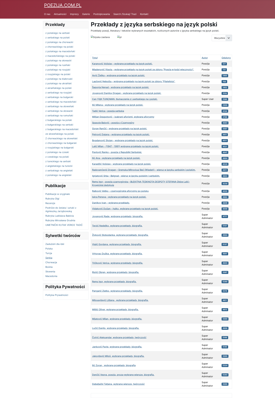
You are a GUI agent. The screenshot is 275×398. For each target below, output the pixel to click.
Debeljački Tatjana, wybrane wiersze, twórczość (118, 384)
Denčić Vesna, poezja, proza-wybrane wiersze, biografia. (123, 374)
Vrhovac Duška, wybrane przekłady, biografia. (117, 253)
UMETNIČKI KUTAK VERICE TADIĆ (64, 224)
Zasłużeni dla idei (54, 244)
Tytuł (95, 57)
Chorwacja (51, 262)
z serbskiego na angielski (59, 170)
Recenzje (50, 203)
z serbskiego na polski (57, 37)
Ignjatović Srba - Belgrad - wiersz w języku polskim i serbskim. (126, 175)
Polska (49, 248)
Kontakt (144, 14)
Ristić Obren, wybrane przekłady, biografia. (115, 272)
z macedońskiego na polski (60, 55)
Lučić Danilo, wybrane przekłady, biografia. (115, 328)
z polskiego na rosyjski (57, 69)
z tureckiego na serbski (58, 161)
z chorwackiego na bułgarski (61, 143)
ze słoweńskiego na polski (59, 133)
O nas (47, 14)
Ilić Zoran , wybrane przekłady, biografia (114, 365)
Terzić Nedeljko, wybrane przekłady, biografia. (117, 225)
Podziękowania (101, 14)
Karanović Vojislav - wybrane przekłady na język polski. (122, 63)
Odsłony (226, 57)
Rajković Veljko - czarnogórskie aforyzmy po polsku (120, 191)
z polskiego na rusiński (57, 65)
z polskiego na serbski (57, 33)
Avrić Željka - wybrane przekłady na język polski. (118, 75)
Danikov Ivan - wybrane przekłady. (111, 202)
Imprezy (74, 14)
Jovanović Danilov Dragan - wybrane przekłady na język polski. (126, 93)
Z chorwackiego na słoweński (61, 138)
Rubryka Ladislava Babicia (59, 215)
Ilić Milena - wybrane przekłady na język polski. (117, 104)
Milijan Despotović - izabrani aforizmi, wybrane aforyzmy (123, 116)
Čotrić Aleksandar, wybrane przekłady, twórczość (119, 337)
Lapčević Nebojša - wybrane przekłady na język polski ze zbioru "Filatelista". (133, 81)
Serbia (48, 257)
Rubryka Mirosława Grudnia (60, 220)
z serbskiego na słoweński (59, 106)
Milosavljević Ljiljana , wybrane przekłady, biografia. (120, 300)
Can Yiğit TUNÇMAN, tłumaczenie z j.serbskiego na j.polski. (125, 99)
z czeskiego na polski (57, 156)
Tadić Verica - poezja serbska (108, 110)
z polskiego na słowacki (58, 60)
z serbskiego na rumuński (59, 115)
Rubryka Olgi (52, 198)
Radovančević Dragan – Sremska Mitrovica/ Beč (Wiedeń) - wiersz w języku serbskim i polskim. (144, 169)
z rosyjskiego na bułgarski (59, 147)
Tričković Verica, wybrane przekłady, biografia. (117, 262)
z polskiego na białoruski (58, 78)
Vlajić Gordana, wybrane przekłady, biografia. (117, 244)
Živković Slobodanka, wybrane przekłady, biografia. (120, 235)
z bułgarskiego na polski (58, 120)
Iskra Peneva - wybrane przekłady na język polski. (119, 196)
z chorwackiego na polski (59, 46)
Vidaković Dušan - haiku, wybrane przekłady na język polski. (125, 208)
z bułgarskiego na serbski (59, 124)
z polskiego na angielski (58, 175)
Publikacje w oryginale (57, 194)
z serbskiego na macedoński (60, 101)
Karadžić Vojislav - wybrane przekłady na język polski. (121, 163)
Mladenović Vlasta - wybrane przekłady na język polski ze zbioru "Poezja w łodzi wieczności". (143, 69)
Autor (205, 57)
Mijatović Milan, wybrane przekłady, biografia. (117, 318)
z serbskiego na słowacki (59, 110)
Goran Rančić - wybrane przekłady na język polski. (119, 128)
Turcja (48, 253)
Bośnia (49, 266)
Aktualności (60, 14)
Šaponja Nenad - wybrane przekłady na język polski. (120, 87)
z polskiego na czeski (57, 152)
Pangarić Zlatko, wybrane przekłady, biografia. (117, 290)
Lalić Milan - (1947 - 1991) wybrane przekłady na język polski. (125, 146)
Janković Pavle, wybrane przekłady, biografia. (117, 346)
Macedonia (51, 276)
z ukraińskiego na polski (58, 88)
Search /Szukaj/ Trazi (124, 14)
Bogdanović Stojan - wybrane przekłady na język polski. (122, 140)
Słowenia (50, 271)
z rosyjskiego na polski (57, 74)
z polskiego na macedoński (60, 51)
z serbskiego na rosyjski (58, 92)
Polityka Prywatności (56, 295)
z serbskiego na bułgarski (59, 97)
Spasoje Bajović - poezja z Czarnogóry (113, 122)
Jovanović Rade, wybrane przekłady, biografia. (117, 216)
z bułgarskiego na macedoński (61, 129)
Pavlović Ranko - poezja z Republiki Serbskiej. (117, 152)
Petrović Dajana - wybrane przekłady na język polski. (121, 134)
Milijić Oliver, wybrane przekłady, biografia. (115, 309)
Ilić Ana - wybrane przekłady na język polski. (116, 158)
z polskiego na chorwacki (59, 42)
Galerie (86, 14)
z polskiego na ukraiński (58, 83)
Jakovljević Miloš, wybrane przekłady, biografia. (118, 356)
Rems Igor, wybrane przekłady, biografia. (114, 281)
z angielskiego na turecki (58, 165)
